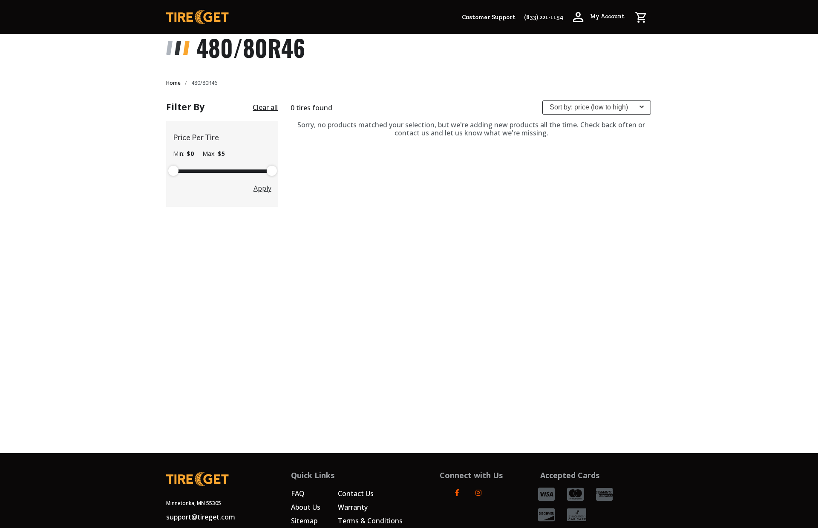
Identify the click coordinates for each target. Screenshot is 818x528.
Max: (213, 154)
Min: (183, 154)
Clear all (265, 107)
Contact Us (356, 493)
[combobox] (596, 107)
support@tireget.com (200, 517)
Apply (262, 188)
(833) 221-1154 (543, 17)
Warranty (353, 507)
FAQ (298, 493)
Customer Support (489, 17)
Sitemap (304, 520)
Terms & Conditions (370, 520)
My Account (607, 16)
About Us (305, 507)
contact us (412, 133)
